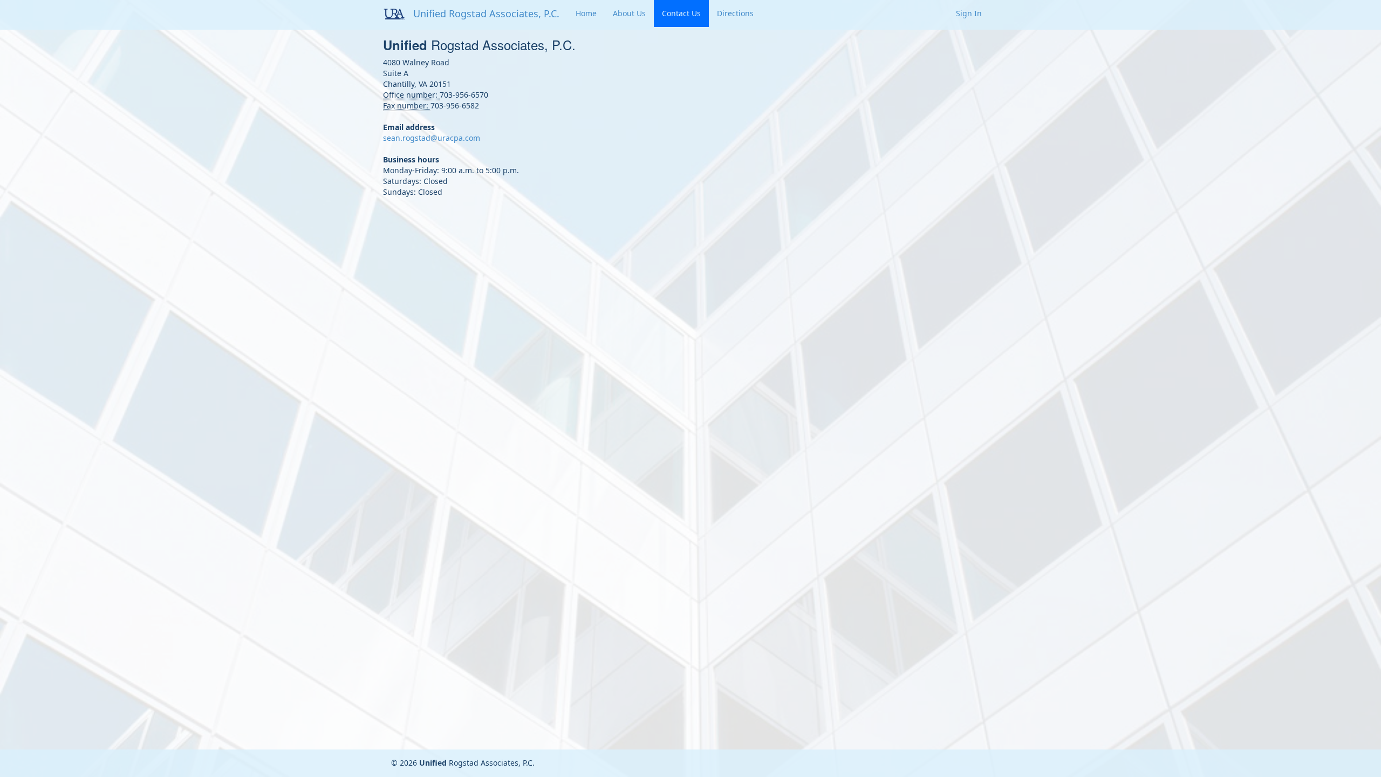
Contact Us (681, 13)
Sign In (969, 13)
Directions (735, 13)
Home (586, 13)
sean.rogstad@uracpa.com (431, 138)
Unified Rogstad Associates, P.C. (486, 13)
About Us (629, 13)
